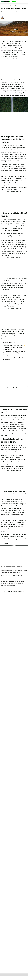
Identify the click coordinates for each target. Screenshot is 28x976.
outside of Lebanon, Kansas (12, 422)
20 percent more (12, 466)
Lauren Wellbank (10, 17)
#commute (6, 353)
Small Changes (8, 5)
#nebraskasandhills (9, 347)
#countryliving (14, 353)
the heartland (7, 431)
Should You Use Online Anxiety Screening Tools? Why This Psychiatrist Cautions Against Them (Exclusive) (12, 583)
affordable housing (20, 168)
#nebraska (18, 347)
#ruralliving (21, 351)
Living (14, 5)
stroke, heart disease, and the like (12, 514)
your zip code (5, 91)
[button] (2, 1)
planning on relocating (8, 95)
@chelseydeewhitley (9, 342)
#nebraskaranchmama (10, 351)
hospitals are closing (16, 283)
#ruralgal (6, 355)
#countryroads (7, 349)
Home (2, 5)
